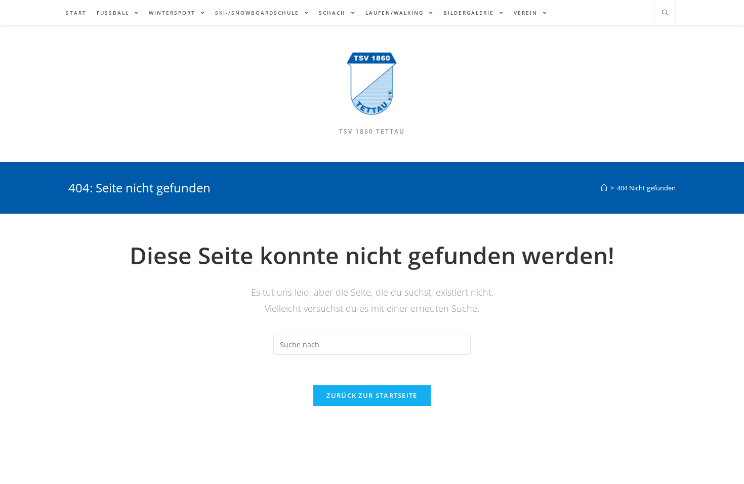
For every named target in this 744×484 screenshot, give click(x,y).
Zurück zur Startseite (371, 395)
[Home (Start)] (604, 187)
